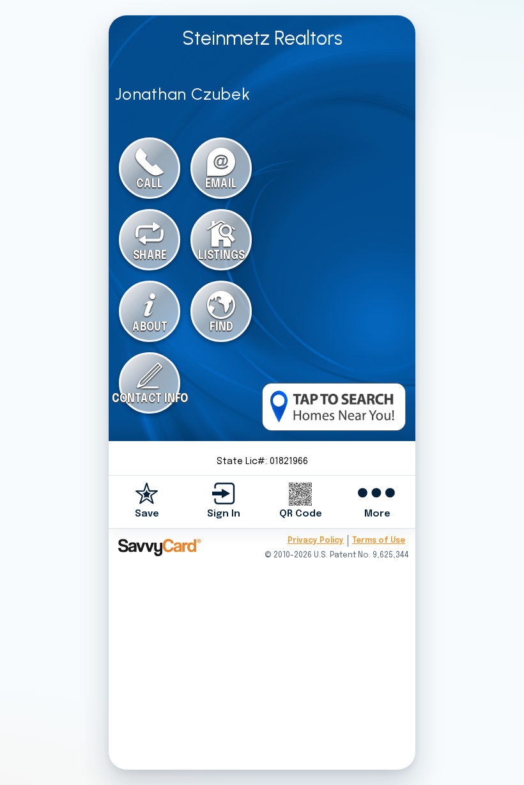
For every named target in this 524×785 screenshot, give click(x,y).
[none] (147, 501)
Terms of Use (378, 541)
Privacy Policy (316, 541)
